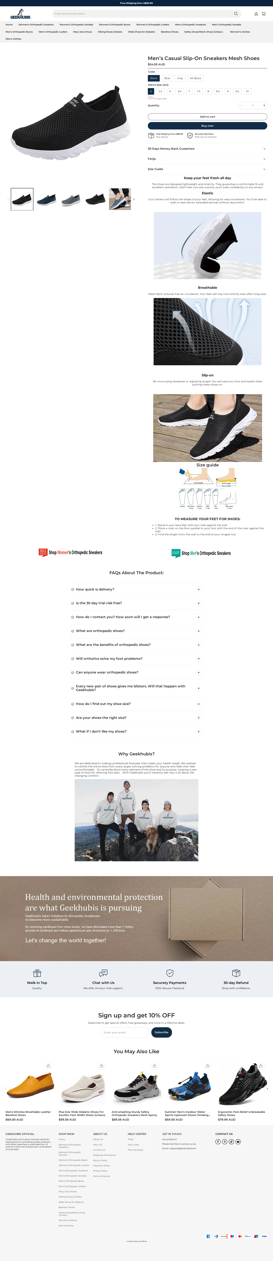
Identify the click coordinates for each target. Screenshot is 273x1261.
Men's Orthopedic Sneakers (190, 24)
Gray (180, 78)
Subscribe (161, 1032)
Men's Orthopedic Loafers (53, 31)
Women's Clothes (240, 31)
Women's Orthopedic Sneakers (36, 24)
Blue (167, 78)
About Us (98, 1139)
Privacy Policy (100, 1170)
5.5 (160, 91)
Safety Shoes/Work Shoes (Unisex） (204, 31)
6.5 (179, 91)
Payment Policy (101, 1165)
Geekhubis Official (139, 1241)
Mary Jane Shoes (82, 31)
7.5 (198, 91)
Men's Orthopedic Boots (19, 31)
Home (9, 24)
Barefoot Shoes (169, 31)
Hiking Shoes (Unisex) (110, 31)
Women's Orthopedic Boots (114, 24)
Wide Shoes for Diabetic (141, 31)
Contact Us (99, 1150)
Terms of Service (101, 1176)
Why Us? (97, 1144)
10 (247, 91)
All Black (195, 78)
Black (153, 78)
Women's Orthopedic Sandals (76, 24)
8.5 (218, 91)
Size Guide (133, 1144)
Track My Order (135, 1150)
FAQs (130, 1139)
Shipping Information (104, 1155)
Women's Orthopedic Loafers (152, 24)
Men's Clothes (13, 38)
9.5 (237, 91)
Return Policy (100, 1160)
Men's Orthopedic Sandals (226, 24)
